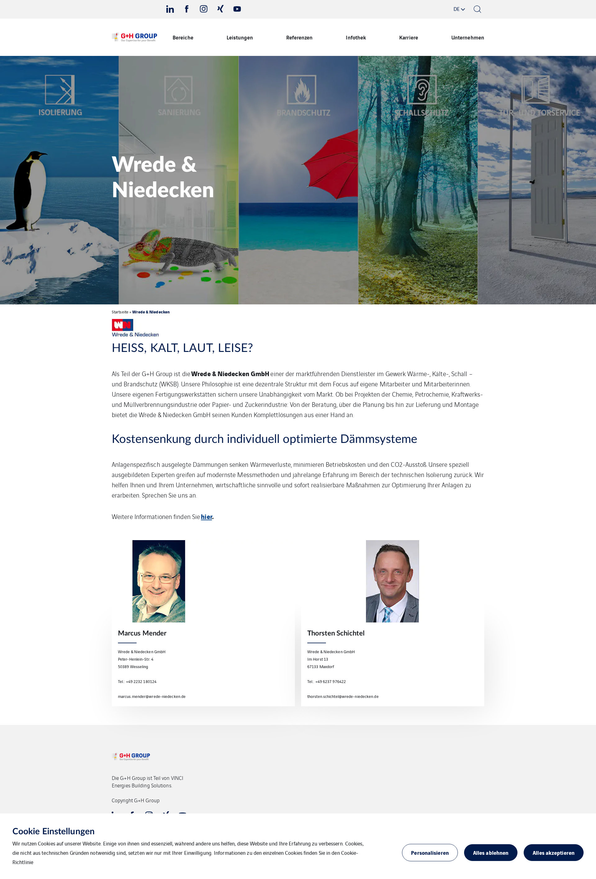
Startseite (120, 312)
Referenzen (299, 37)
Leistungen (240, 37)
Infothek (356, 37)
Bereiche (183, 37)
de (457, 8)
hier (206, 516)
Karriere (408, 37)
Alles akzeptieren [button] (554, 852)
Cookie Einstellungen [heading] (53, 831)
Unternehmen (467, 37)
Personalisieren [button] (430, 852)
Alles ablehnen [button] (490, 852)
